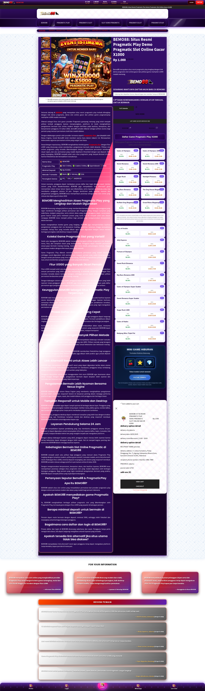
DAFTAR (199, 2)
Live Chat (174, 689)
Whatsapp (138, 689)
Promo (31, 689)
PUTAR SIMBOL (140, 377)
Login (67, 689)
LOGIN (191, 2)
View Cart (140, 482)
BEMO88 (42, 31)
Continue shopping (140, 490)
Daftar (102, 688)
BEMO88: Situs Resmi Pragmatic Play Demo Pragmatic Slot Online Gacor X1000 (169, 7)
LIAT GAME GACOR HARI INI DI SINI (140, 121)
